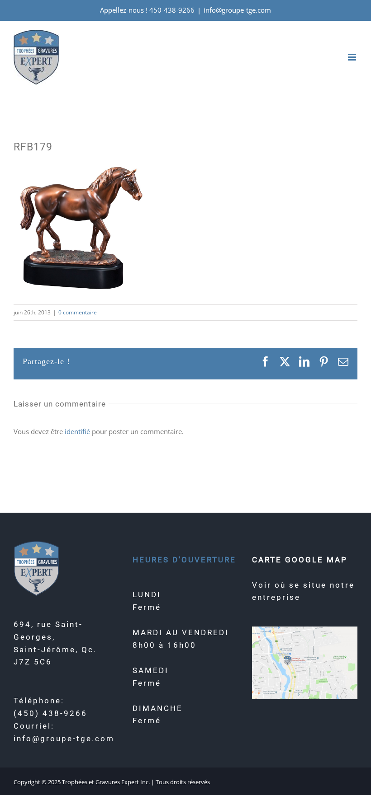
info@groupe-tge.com (237, 9)
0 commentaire (77, 312)
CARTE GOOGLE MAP (299, 559)
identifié (77, 431)
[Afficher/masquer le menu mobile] (352, 57)
